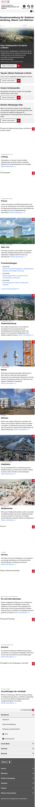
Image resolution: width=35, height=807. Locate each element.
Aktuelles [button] (4, 783)
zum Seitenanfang (25, 710)
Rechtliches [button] (5, 715)
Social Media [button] (5, 744)
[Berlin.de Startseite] (5, 1)
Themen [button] (3, 788)
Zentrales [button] (4, 748)
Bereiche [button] (4, 753)
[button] (32, 11)
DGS (6, 734)
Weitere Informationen (8, 66)
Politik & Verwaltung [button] (8, 778)
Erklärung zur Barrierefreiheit (11, 729)
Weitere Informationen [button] (8, 793)
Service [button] (3, 768)
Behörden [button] (4, 773)
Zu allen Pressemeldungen (9, 289)
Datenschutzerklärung (9, 724)
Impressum (5, 719)
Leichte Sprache (9, 739)
